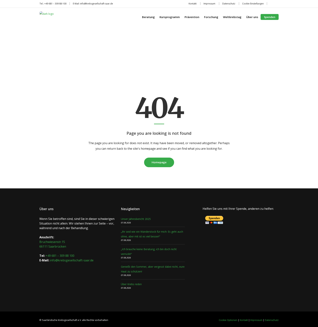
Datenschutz (228, 3)
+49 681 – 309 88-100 (55, 3)
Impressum (209, 3)
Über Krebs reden (131, 284)
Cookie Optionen (228, 320)
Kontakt (193, 3)
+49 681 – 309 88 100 (60, 256)
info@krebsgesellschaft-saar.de (96, 3)
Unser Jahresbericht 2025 (136, 219)
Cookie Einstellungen (253, 3)
